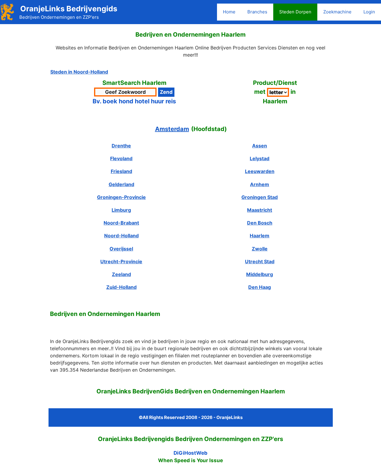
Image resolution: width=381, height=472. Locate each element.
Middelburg (259, 274)
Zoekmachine (337, 12)
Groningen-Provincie (121, 197)
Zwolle (260, 249)
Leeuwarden (259, 171)
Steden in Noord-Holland (79, 72)
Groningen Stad (259, 197)
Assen (259, 146)
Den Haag (259, 287)
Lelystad (259, 158)
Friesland (121, 171)
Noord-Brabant (121, 223)
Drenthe (121, 146)
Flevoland (121, 158)
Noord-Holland (121, 236)
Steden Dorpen (295, 12)
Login (369, 12)
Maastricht (259, 210)
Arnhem (259, 184)
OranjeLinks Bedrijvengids (68, 8)
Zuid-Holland (121, 287)
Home (229, 12)
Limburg (121, 210)
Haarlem (259, 236)
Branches (257, 12)
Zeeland (121, 274)
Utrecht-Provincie (121, 261)
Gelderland (121, 184)
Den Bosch (259, 223)
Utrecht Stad (259, 261)
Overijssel (121, 249)
